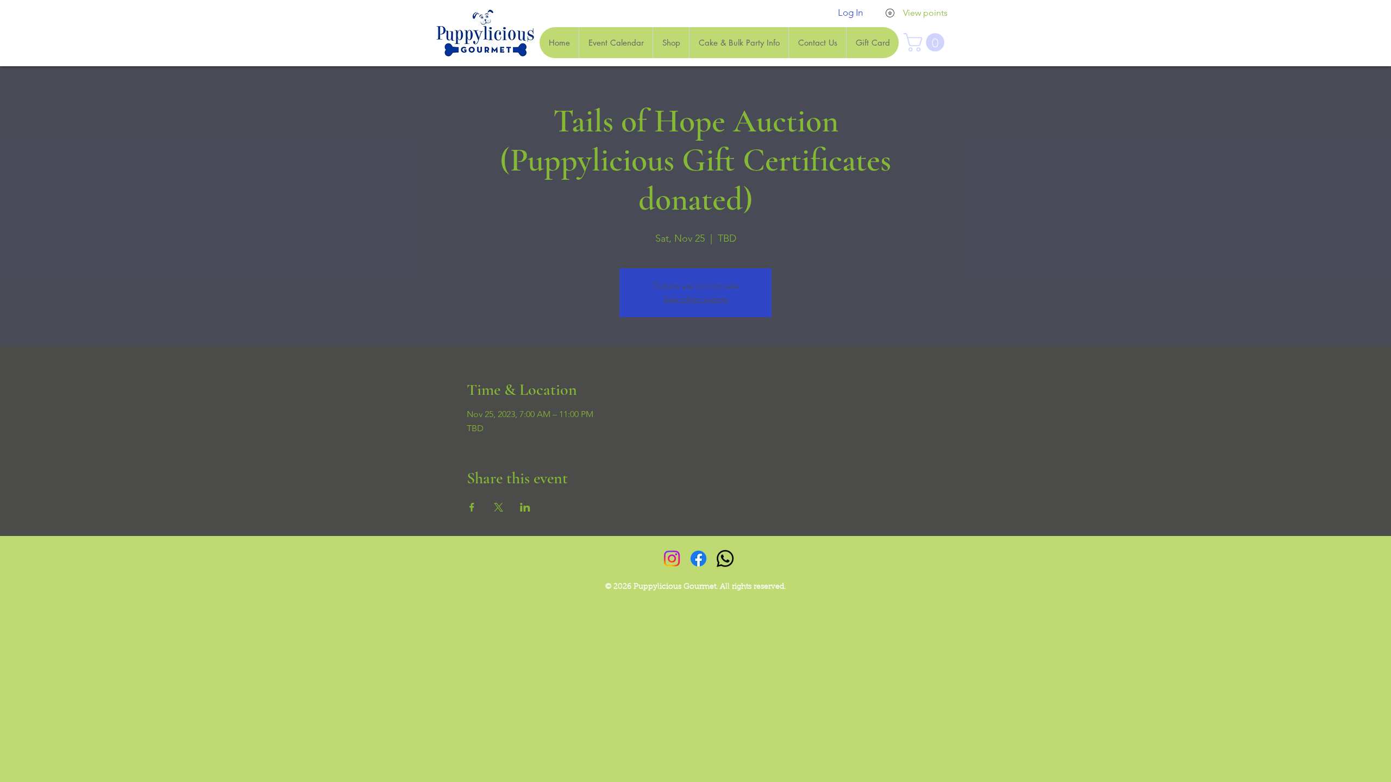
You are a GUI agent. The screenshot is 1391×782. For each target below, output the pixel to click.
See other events (695, 299)
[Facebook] (698, 558)
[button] (926, 42)
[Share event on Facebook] (472, 507)
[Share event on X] (498, 507)
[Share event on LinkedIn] (525, 507)
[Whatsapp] (725, 558)
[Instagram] (671, 558)
